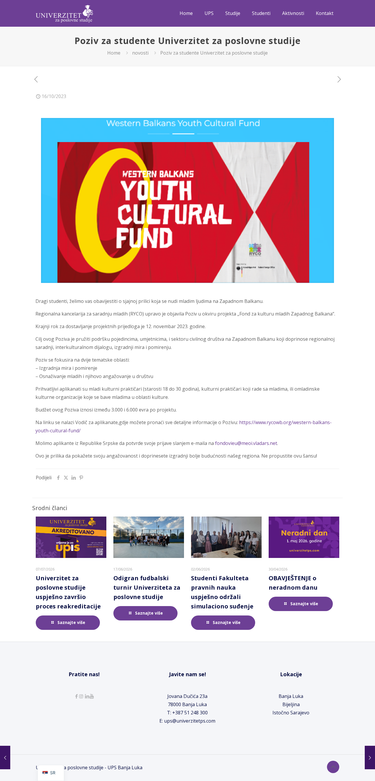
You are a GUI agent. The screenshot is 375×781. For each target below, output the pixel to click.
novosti (140, 53)
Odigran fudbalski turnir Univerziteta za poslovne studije (146, 587)
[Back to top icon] (333, 767)
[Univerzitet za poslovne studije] (64, 13)
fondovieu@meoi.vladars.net (246, 443)
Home (113, 53)
